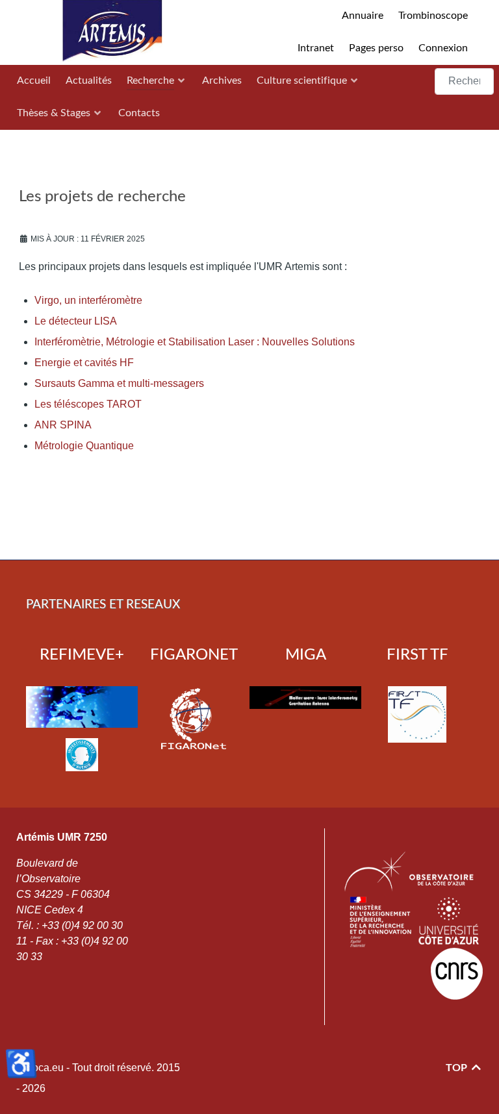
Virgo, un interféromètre (88, 300)
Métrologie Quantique (84, 445)
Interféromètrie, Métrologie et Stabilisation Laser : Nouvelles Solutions (194, 341)
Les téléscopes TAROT (88, 404)
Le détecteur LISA (75, 321)
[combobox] (464, 81)
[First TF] (417, 714)
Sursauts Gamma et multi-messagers (119, 383)
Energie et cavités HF (84, 362)
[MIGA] (305, 697)
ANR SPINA (63, 424)
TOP (458, 1068)
